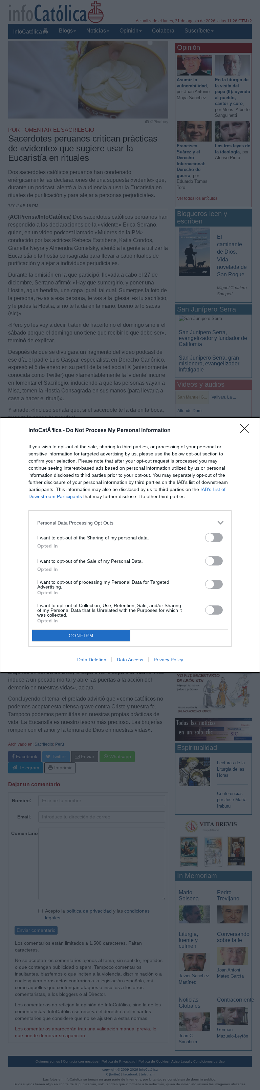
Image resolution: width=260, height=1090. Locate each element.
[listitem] (130, 522)
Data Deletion (91, 659)
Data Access (130, 659)
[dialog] (130, 545)
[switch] (214, 537)
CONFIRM (81, 635)
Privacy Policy (168, 659)
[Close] (246, 430)
